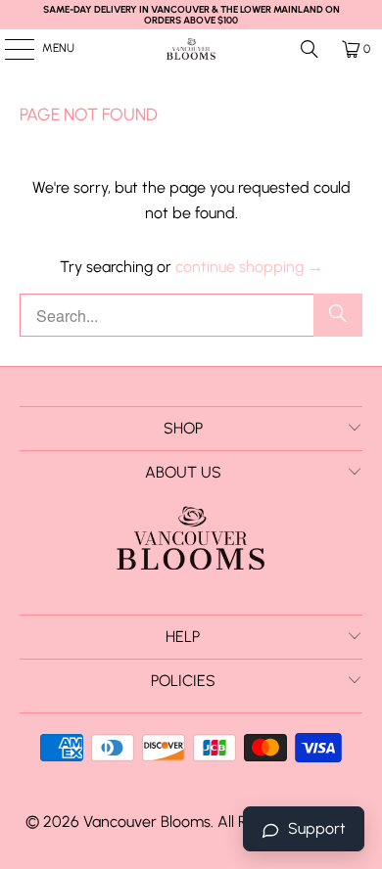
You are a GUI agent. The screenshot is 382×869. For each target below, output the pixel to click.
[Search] (309, 49)
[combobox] (191, 315)
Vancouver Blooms (147, 821)
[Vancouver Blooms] (191, 49)
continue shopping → (249, 266)
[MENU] (9, 49)
